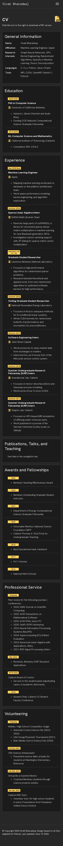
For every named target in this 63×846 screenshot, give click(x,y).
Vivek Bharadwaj (15, 4)
